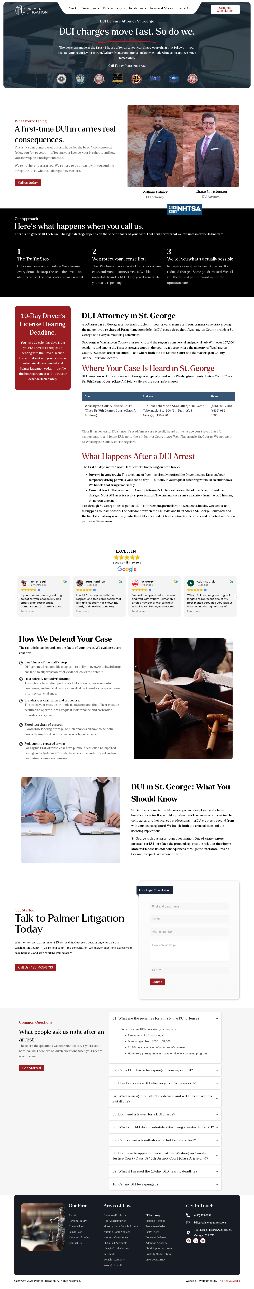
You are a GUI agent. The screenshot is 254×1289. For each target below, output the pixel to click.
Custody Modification (158, 1254)
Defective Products (115, 1215)
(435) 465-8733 (135, 65)
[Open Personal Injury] (124, 8)
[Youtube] (202, 1240)
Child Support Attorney (158, 1248)
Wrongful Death (113, 1265)
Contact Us (75, 1243)
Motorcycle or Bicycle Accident (122, 1226)
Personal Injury (78, 1221)
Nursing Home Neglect (117, 1232)
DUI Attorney (153, 1215)
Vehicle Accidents (114, 1259)
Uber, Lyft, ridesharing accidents (116, 1251)
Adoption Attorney (156, 1243)
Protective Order (155, 1226)
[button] (236, 596)
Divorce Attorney (155, 1259)
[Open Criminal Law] (98, 8)
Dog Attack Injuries (115, 1221)
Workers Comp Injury (116, 1237)
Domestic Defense (155, 1237)
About (72, 1215)
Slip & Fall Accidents (115, 1243)
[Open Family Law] (145, 8)
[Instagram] (195, 1240)
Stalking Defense (155, 1221)
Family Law (75, 1232)
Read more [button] (27, 611)
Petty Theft (152, 1232)
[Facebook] (188, 1240)
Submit (157, 982)
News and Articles (79, 1237)
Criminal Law (76, 1226)
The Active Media (229, 1280)
